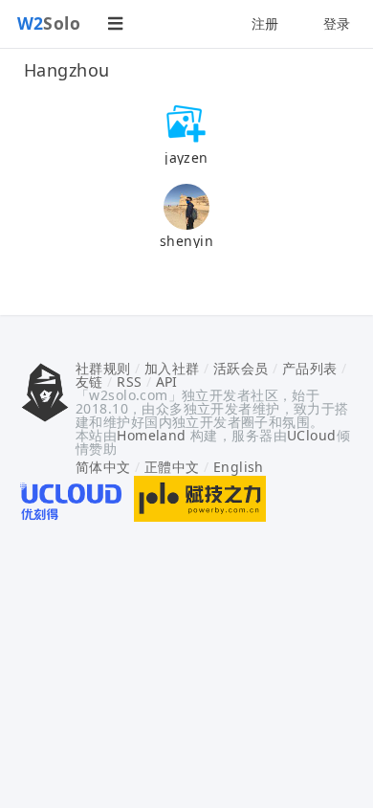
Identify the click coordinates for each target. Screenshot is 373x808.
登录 (337, 23)
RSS (129, 381)
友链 (89, 381)
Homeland (151, 435)
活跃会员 (241, 368)
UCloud (312, 435)
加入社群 (172, 368)
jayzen (186, 157)
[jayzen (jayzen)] (186, 122)
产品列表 (310, 368)
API (167, 381)
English (238, 467)
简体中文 (103, 467)
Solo (49, 22)
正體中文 (172, 467)
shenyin (186, 241)
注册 (265, 23)
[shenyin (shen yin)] (186, 205)
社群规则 (103, 368)
